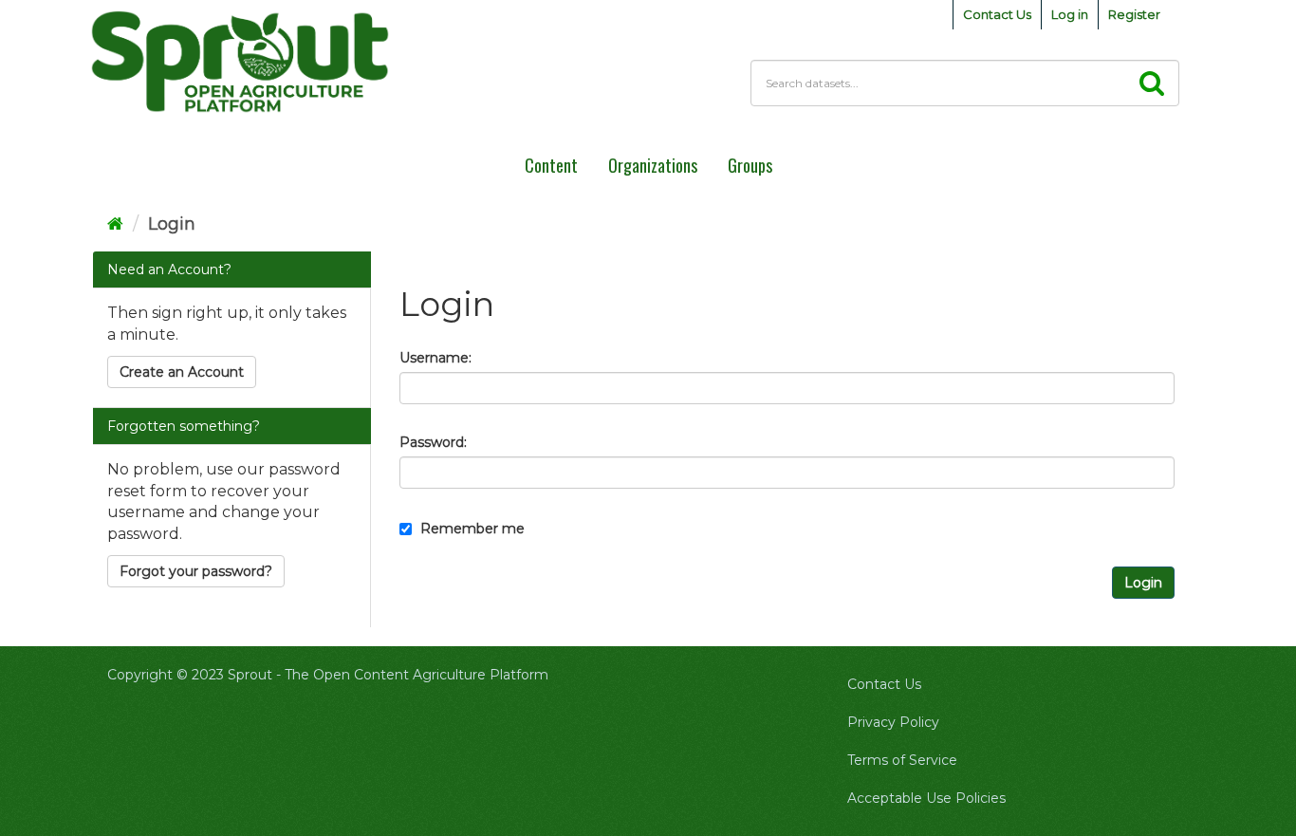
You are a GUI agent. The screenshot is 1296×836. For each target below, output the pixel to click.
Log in (1069, 14)
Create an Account (182, 372)
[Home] (115, 224)
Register (1134, 14)
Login (171, 224)
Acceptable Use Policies (926, 798)
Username (434, 357)
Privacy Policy (893, 722)
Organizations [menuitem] (652, 165)
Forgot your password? (196, 571)
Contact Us (997, 14)
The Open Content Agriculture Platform (416, 674)
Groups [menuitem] (750, 165)
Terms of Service (902, 760)
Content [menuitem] (551, 165)
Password (431, 442)
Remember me (471, 528)
